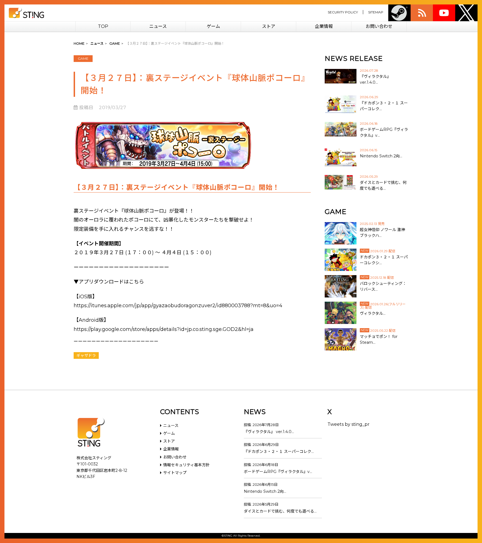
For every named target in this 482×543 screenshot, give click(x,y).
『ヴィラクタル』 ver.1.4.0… (269, 431)
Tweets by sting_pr (348, 424)
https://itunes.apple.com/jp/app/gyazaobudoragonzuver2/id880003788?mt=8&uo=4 (178, 305)
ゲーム (213, 26)
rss (422, 12)
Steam (399, 12)
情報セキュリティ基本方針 (186, 464)
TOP (103, 26)
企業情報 (324, 26)
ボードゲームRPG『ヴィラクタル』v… (278, 471)
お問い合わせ (379, 26)
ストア (268, 26)
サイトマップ (175, 472)
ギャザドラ (86, 355)
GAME (83, 58)
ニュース (158, 26)
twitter (466, 12)
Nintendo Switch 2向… (265, 491)
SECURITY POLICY (343, 12)
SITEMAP (375, 12)
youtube (444, 12)
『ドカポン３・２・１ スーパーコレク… (279, 451)
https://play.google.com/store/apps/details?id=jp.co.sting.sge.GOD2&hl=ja (164, 329)
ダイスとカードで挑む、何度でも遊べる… (280, 511)
